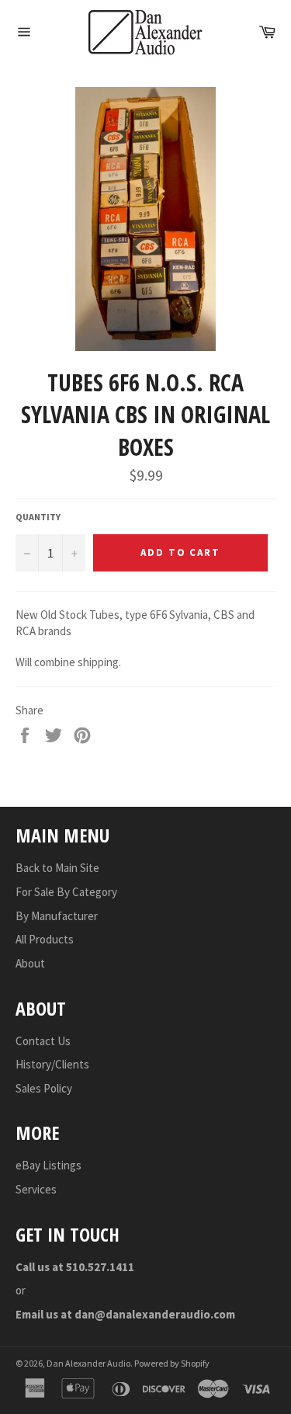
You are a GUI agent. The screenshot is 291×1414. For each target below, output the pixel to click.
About (30, 963)
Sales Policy (44, 1088)
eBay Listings (48, 1165)
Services (36, 1189)
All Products (45, 939)
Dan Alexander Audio (88, 1363)
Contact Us (43, 1041)
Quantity (38, 517)
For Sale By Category (66, 891)
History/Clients (52, 1064)
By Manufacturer (57, 916)
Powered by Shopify (172, 1363)
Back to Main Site (57, 867)
